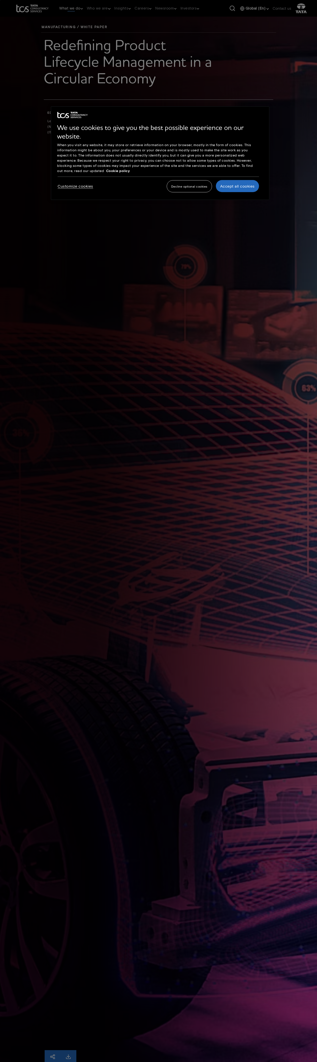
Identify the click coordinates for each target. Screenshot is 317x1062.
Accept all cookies (237, 186)
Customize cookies (75, 186)
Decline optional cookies (189, 186)
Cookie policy (118, 171)
